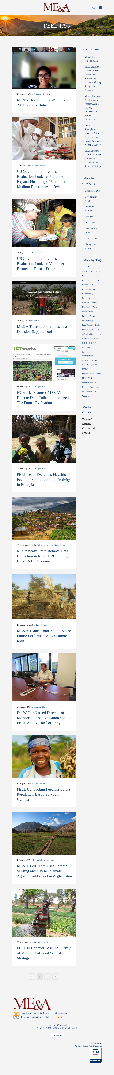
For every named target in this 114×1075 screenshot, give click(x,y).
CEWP (84, 280)
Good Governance (93, 334)
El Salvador (86, 307)
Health (96, 338)
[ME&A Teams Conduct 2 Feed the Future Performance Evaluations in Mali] (44, 596)
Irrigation (86, 347)
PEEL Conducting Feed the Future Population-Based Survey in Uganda (44, 794)
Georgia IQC (95, 329)
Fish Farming (87, 320)
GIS (83, 334)
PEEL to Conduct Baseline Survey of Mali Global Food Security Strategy (44, 953)
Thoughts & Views (57, 545)
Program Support (89, 382)
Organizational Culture (91, 373)
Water (84, 396)
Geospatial (35, 320)
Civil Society (93, 280)
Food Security (87, 325)
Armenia (95, 266)
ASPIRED (86, 271)
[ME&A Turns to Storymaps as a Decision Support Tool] (44, 298)
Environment (87, 311)
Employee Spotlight (42, 94)
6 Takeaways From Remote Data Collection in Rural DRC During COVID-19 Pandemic (42, 556)
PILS (90, 378)
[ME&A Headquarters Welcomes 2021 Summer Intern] (44, 68)
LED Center (90, 222)
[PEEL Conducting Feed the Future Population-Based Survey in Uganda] (44, 756)
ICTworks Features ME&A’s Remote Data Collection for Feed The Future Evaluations (43, 397)
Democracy (86, 298)
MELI (94, 364)
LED (84, 364)
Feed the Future (88, 316)
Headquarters (87, 338)
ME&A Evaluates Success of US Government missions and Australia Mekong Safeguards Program (93, 78)
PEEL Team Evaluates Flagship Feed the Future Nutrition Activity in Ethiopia (43, 479)
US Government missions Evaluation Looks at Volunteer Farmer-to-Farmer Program (40, 263)
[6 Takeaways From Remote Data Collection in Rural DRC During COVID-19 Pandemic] (44, 518)
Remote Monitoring (90, 387)
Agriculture (86, 266)
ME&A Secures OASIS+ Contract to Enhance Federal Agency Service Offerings (93, 158)
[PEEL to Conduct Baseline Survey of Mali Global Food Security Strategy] (44, 913)
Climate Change (88, 284)
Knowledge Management (87, 353)
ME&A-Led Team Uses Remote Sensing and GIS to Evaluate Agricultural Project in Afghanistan (44, 871)
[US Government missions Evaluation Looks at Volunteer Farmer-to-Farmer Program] (44, 223)
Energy (95, 307)
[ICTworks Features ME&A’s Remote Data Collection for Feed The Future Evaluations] (44, 362)
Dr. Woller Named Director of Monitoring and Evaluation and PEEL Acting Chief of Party (41, 718)
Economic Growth (89, 302)
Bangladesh (96, 271)
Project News (39, 165)
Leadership (94, 360)
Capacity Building (89, 275)
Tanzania (90, 391)
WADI (97, 391)
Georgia (85, 329)
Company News (40, 706)
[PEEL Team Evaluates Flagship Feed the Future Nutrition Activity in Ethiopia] (44, 439)
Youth (90, 396)
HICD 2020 (92, 343)
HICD (84, 343)
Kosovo (85, 360)
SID (83, 391)
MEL (89, 364)
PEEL (84, 378)
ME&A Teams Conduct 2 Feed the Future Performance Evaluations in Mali (44, 636)
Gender (97, 325)
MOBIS (85, 369)
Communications (89, 289)
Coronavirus (87, 293)
